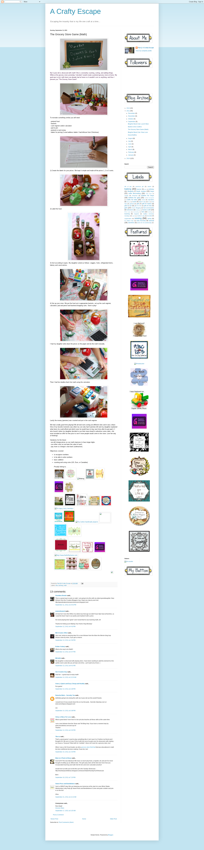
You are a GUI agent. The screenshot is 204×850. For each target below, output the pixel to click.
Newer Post (54, 819)
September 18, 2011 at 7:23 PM (65, 777)
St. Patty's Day (129, 220)
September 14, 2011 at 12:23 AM (65, 677)
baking (127, 189)
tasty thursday (141, 220)
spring (149, 218)
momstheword (60, 611)
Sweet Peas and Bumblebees (65, 783)
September (132, 121)
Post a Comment (58, 815)
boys (152, 191)
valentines (131, 222)
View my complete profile (144, 51)
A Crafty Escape (75, 11)
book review (141, 191)
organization (127, 218)
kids (56, 585)
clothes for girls (134, 198)
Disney (128, 201)
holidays (138, 210)
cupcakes (151, 200)
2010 (128, 158)
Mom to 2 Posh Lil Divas (63, 758)
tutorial (151, 220)
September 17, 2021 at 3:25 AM (65, 810)
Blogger (110, 835)
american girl (140, 186)
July (129, 141)
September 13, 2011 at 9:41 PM (65, 665)
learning (61, 585)
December (131, 113)
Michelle (58, 658)
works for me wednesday (144, 222)
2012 (128, 108)
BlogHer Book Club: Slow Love (138, 132)
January (131, 155)
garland (132, 203)
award (149, 186)
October (131, 119)
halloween (130, 210)
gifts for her (128, 206)
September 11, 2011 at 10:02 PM (65, 605)
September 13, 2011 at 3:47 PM (65, 652)
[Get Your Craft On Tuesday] (74, 536)
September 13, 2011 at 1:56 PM (65, 640)
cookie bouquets (149, 197)
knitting (150, 212)
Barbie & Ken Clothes (135, 127)
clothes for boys (147, 195)
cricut (143, 199)
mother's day (141, 216)
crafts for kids (131, 200)
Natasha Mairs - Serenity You (65, 695)
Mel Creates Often (61, 633)
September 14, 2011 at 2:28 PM (65, 689)
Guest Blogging (136, 208)
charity (126, 195)
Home (84, 819)
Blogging (130, 191)
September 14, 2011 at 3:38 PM (65, 710)
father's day (142, 201)
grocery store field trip (88, 747)
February (131, 152)
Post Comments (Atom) (66, 822)
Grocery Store (59, 808)
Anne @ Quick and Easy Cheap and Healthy (70, 683)
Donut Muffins (132, 135)
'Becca (57, 736)
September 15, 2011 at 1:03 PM (65, 752)
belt (145, 189)
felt (149, 201)
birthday (151, 189)
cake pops (149, 193)
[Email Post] (82, 583)
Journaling (136, 212)
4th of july (128, 186)
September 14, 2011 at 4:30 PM (65, 730)
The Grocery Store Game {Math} (138, 129)
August (130, 138)
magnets (136, 214)
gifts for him (137, 205)
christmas (135, 195)
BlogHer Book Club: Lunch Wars (138, 124)
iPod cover (127, 212)
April (130, 147)
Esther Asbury (60, 646)
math (65, 585)
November (131, 116)
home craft (146, 210)
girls (126, 208)
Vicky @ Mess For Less (63, 717)
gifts (138, 204)
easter (134, 202)
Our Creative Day (61, 672)
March (130, 149)
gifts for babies (147, 204)
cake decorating (134, 193)
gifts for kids (148, 206)
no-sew (149, 216)
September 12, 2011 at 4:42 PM (65, 626)
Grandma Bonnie (61, 595)
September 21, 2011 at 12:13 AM (65, 797)
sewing (138, 218)
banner (139, 189)
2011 (128, 111)
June (130, 144)
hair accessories (148, 208)
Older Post (113, 819)
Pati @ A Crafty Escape (146, 48)
